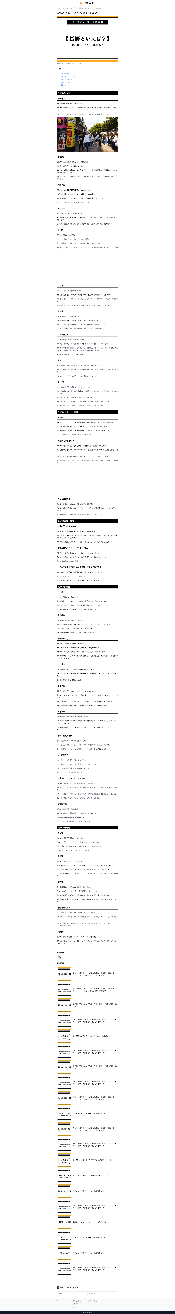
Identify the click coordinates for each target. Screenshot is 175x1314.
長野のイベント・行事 (68, 76)
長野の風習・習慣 (66, 79)
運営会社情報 (77, 1301)
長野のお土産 (65, 82)
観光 (59, 957)
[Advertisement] (87, 266)
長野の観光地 (65, 85)
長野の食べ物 (65, 74)
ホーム (59, 1301)
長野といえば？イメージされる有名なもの (90, 8)
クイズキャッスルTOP (63, 8)
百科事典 (73, 8)
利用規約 (75, 1304)
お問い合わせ (92, 1301)
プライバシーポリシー (80, 1307)
